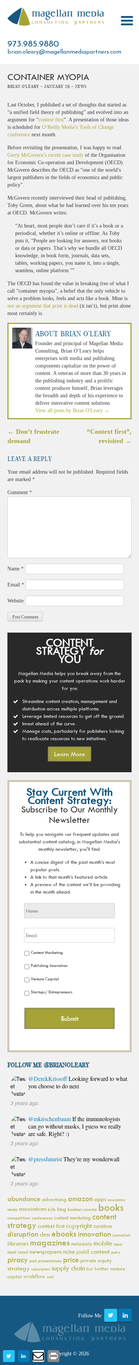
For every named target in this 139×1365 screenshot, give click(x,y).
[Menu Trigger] (127, 20)
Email (15, 585)
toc (89, 1268)
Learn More (69, 754)
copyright (79, 1226)
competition (18, 1218)
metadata (81, 1244)
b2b (52, 1209)
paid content (93, 1251)
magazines (50, 1242)
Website (15, 601)
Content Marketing (47, 952)
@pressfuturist (45, 1159)
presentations (50, 1260)
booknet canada (82, 1209)
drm (45, 1234)
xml (50, 1276)
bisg (61, 1209)
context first (51, 119)
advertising (54, 1199)
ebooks (64, 1234)
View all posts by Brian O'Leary (72, 410)
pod (33, 1260)
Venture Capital (45, 978)
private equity (96, 1260)
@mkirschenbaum (49, 1119)
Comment (19, 492)
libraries (18, 1243)
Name (15, 569)
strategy (18, 1268)
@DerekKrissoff (47, 1078)
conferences (42, 1218)
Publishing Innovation (49, 965)
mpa (118, 1244)
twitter (102, 1268)
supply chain (68, 1268)
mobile (102, 1243)
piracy (17, 1259)
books (111, 1207)
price (71, 1259)
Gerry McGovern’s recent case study (45, 155)
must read (17, 1252)
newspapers (46, 1251)
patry (115, 1252)
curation (102, 1225)
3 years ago (24, 1103)
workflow (34, 1276)
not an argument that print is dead (42, 306)
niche (69, 1251)
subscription (40, 1269)
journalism (121, 1235)
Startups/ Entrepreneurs (51, 992)
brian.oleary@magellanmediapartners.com (64, 52)
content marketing (72, 1218)
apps (100, 1199)
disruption (22, 1233)
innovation (94, 1233)
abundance (23, 1198)
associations (32, 1208)
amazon (80, 1198)
